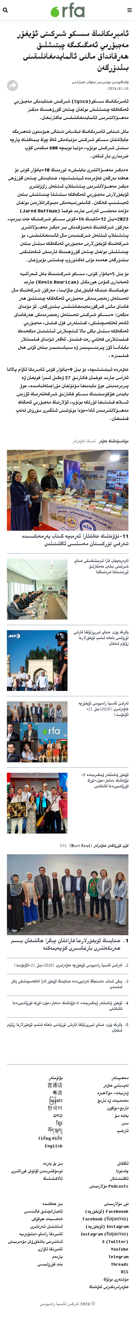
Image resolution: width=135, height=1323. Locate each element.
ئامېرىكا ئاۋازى (50, 1250)
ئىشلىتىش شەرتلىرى (46, 1227)
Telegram (118, 1257)
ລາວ (57, 1116)
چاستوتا (122, 1171)
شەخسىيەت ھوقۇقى (46, 1219)
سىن (125, 1124)
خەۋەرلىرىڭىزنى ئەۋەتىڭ (108, 1287)
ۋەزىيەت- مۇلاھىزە (112, 1093)
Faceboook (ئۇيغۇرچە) (106, 1212)
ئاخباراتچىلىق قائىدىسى (43, 1212)
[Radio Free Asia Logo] (67, 10)
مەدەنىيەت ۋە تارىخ (112, 1101)
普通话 (54, 1086)
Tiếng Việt (50, 1139)
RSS (124, 1272)
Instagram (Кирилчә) (104, 1234)
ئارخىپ (122, 1131)
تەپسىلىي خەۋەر (115, 1086)
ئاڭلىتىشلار (119, 1179)
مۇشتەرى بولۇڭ (115, 1280)
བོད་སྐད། (55, 1131)
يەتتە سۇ (121, 1116)
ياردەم (57, 1257)
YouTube (119, 1250)
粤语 (57, 1093)
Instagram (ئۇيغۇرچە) (106, 1227)
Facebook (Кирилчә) (105, 1219)
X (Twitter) (115, 1242)
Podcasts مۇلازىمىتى (108, 1187)
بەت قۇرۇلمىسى (49, 1265)
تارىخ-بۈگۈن (117, 1108)
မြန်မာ (55, 1101)
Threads (119, 1265)
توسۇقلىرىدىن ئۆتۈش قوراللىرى (36, 1171)
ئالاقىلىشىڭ (52, 1179)
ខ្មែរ (59, 1124)
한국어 (54, 1108)
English (53, 1146)
